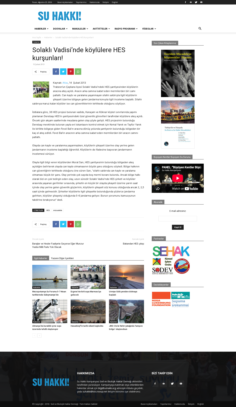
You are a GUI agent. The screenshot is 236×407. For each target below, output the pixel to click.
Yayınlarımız (81, 2)
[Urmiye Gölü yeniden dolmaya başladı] (126, 277)
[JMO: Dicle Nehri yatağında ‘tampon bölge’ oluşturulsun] (126, 311)
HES (48, 210)
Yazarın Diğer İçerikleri (62, 258)
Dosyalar (59, 28)
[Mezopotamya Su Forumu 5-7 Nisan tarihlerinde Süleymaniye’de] (49, 277)
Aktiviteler (100, 28)
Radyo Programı (125, 28)
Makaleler (79, 28)
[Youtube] (201, 2)
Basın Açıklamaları (65, 2)
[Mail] (190, 2)
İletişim (106, 2)
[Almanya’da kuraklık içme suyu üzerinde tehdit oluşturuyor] (49, 311)
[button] (200, 28)
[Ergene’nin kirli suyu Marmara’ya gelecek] (88, 277)
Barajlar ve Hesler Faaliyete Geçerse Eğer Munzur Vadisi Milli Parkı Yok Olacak (58, 245)
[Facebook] (185, 2)
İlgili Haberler (40, 258)
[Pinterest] (70, 71)
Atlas (65, 82)
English (115, 2)
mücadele (57, 210)
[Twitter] (196, 2)
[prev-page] (34, 336)
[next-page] (39, 336)
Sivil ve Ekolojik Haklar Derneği (115, 381)
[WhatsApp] (78, 71)
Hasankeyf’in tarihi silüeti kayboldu (87, 326)
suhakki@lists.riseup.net (95, 391)
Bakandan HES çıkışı (133, 243)
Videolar (147, 28)
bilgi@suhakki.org (107, 388)
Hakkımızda (95, 2)
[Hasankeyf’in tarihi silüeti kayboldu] (88, 311)
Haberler (40, 28)
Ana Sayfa (36, 37)
